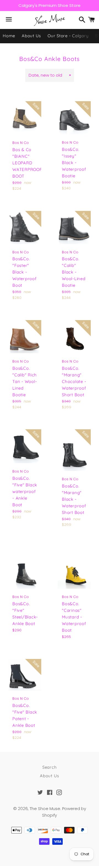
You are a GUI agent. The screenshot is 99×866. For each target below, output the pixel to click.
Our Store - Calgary (68, 35)
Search (49, 767)
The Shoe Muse (45, 808)
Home (9, 35)
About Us (31, 35)
